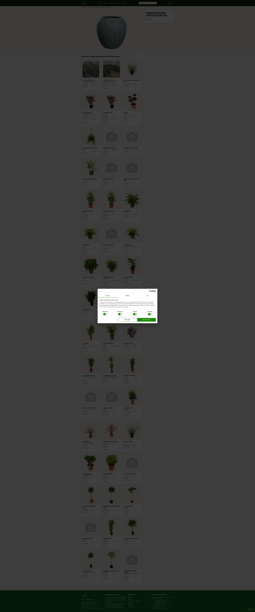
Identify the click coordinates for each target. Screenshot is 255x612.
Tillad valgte (127, 319)
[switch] (120, 314)
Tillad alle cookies (146, 319)
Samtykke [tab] (107, 295)
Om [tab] (147, 295)
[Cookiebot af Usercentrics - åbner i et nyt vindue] (150, 291)
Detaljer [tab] (127, 295)
